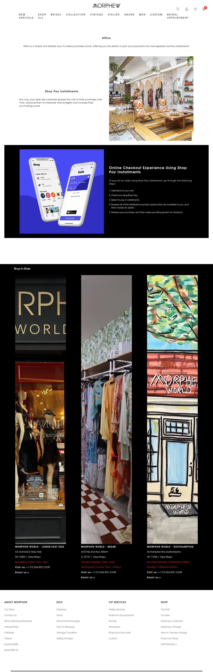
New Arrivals (26, 16)
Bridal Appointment (178, 16)
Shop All (42, 16)
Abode (129, 14)
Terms (60, 615)
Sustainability (11, 644)
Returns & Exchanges (68, 621)
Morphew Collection (172, 621)
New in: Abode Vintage (174, 632)
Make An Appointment (121, 615)
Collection (76, 14)
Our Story (9, 609)
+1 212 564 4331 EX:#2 (170, 572)
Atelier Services (117, 609)
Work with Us (11, 650)
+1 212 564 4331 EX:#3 (104, 572)
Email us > (22, 572)
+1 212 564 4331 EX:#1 (38, 567)
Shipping (61, 609)
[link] (178, 8)
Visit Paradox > (169, 644)
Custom (113, 638)
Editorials (9, 632)
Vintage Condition (67, 632)
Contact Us (10, 615)
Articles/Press (11, 626)
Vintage (96, 14)
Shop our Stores (169, 638)
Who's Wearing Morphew (18, 621)
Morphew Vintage (171, 626)
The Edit (165, 609)
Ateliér (114, 14)
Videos (8, 638)
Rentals (113, 621)
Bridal (56, 14)
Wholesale (114, 626)
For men (165, 615)
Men (142, 14)
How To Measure (66, 626)
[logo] (106, 5)
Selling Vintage (65, 638)
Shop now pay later (120, 632)
